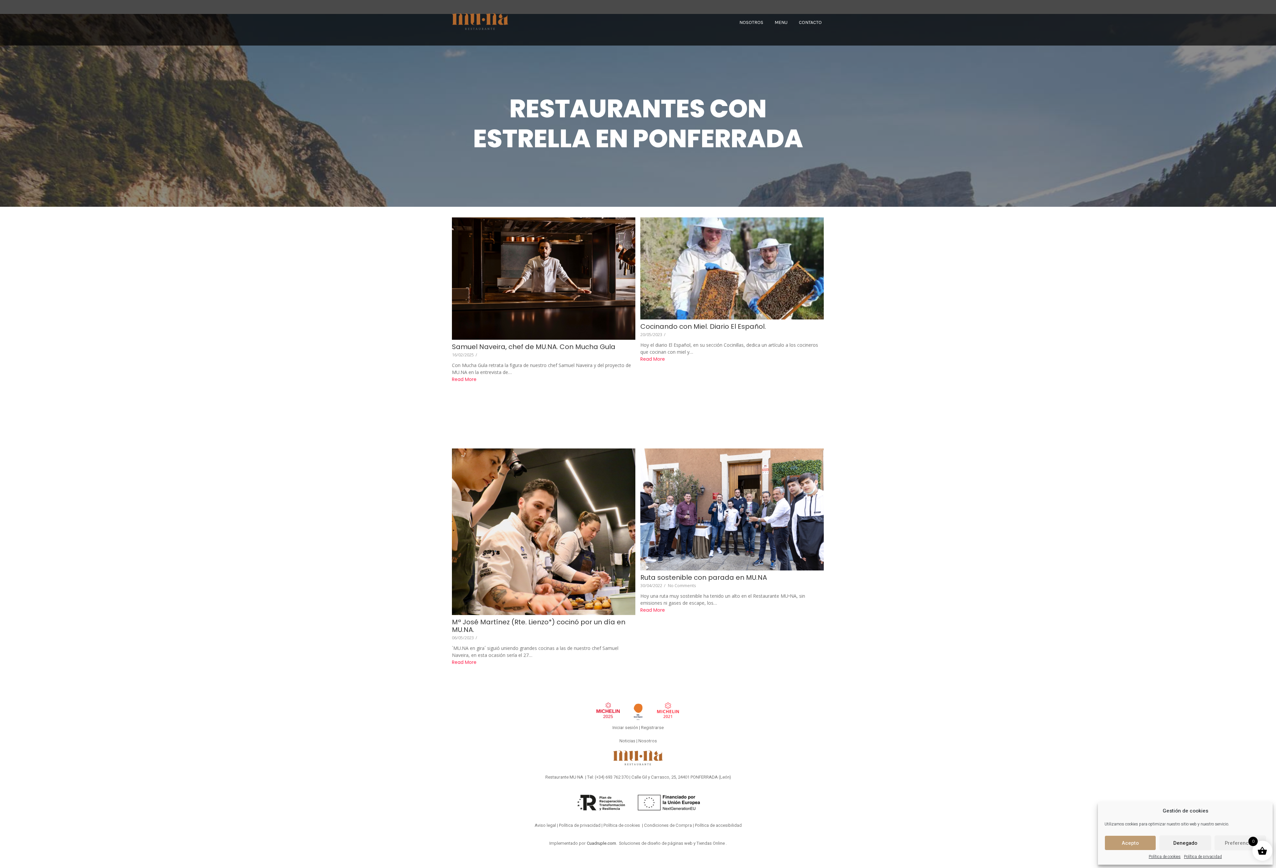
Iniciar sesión (625, 727)
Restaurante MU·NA (564, 777)
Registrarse (652, 727)
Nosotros (647, 741)
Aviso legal (545, 825)
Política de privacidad (1203, 857)
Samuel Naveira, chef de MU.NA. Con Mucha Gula (533, 347)
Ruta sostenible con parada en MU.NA (703, 577)
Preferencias (1240, 843)
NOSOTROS (751, 22)
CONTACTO (810, 22)
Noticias (627, 741)
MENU (781, 22)
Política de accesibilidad (718, 825)
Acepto (1130, 843)
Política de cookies (1165, 857)
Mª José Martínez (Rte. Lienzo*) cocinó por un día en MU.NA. (538, 626)
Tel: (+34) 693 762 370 (607, 777)
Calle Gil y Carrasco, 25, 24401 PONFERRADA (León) (681, 777)
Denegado (1185, 843)
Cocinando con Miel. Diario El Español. (703, 326)
